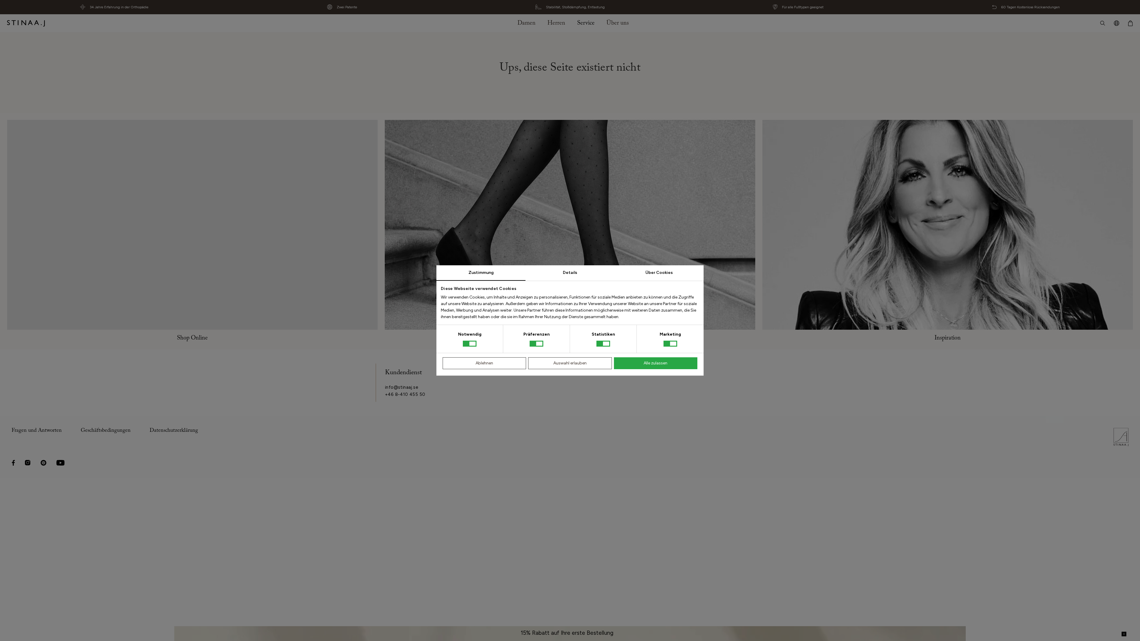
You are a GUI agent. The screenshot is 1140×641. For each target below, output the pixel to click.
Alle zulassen (655, 363)
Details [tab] (570, 272)
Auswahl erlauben (570, 363)
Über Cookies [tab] (659, 272)
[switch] (536, 344)
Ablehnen (484, 363)
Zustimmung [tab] (481, 272)
